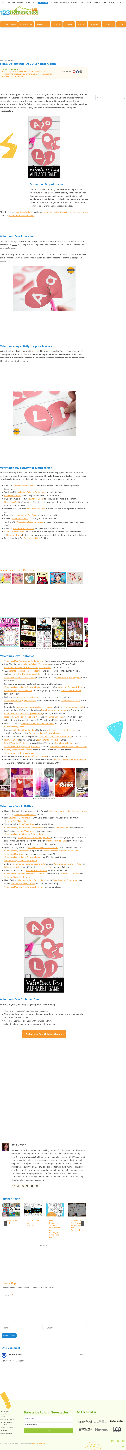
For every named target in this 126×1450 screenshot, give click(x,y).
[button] (45, 739)
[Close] (95, 697)
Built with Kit (80, 724)
